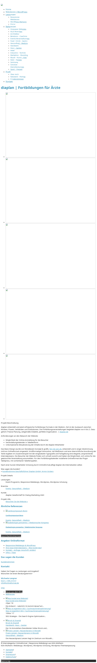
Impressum (10, 654)
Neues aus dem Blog (14, 592)
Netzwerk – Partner (18, 77)
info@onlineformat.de (10, 583)
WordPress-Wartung (18, 22)
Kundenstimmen (17, 79)
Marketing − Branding (19, 55)
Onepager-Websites (18, 29)
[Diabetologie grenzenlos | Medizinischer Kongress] (27, 522)
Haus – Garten (16, 48)
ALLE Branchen (16, 31)
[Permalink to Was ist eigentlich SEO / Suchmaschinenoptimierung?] (28, 608)
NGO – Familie (16, 60)
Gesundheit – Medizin (19, 43)
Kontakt (9, 81)
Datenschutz (11, 657)
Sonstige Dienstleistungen (17, 65)
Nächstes (17, 536)
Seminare (14, 62)
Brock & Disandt (12, 623)
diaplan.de (64, 432)
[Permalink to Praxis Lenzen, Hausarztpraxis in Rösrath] (23, 630)
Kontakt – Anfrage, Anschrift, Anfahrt (21, 550)
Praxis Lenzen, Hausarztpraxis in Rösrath (22, 633)
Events (8, 488)
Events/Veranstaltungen (19, 38)
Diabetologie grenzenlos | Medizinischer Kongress (24, 527)
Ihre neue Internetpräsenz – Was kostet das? (24, 548)
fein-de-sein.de (55, 449)
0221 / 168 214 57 (8, 580)
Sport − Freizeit (16, 69)
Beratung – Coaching (18, 36)
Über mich (14, 74)
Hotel (12, 50)
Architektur (14, 34)
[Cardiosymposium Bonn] (16, 511)
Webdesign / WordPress (16, 12)
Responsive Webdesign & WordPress (21, 545)
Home (8, 9)
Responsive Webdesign (14, 18)
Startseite (9, 649)
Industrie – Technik (18, 53)
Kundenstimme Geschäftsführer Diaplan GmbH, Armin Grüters (27, 471)
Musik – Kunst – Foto (18, 57)
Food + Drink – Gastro (18, 41)
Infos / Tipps (11, 552)
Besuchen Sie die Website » (17, 501)
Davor (3, 536)
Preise (12, 24)
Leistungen (11, 14)
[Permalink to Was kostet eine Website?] (17, 598)
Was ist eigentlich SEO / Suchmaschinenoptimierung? (27, 611)
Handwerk (14, 46)
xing (2, 587)
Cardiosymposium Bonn (14, 515)
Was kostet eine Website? (16, 601)
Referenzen (11, 26)
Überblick (10, 536)
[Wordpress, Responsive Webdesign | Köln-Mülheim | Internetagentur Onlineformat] (2, 5)
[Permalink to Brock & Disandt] (13, 620)
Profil (8, 71)
